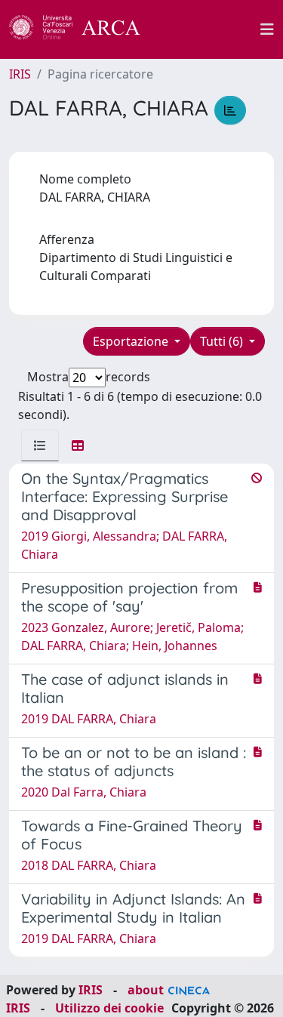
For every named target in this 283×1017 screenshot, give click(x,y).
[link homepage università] (209, 29)
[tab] (40, 445)
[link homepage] (83, 29)
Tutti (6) (223, 341)
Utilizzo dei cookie (109, 1008)
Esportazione (132, 341)
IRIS (20, 74)
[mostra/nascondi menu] (267, 29)
